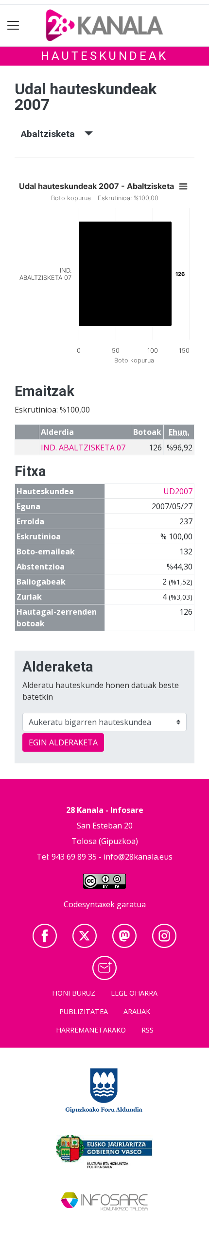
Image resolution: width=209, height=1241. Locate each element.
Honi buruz (73, 993)
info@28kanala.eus (138, 856)
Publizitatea (83, 1011)
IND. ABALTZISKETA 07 (83, 447)
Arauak (136, 1011)
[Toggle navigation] (13, 25)
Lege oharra (134, 993)
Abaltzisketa (53, 133)
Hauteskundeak (104, 56)
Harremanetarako (91, 1029)
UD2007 (177, 491)
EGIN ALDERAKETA (63, 742)
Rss (147, 1029)
